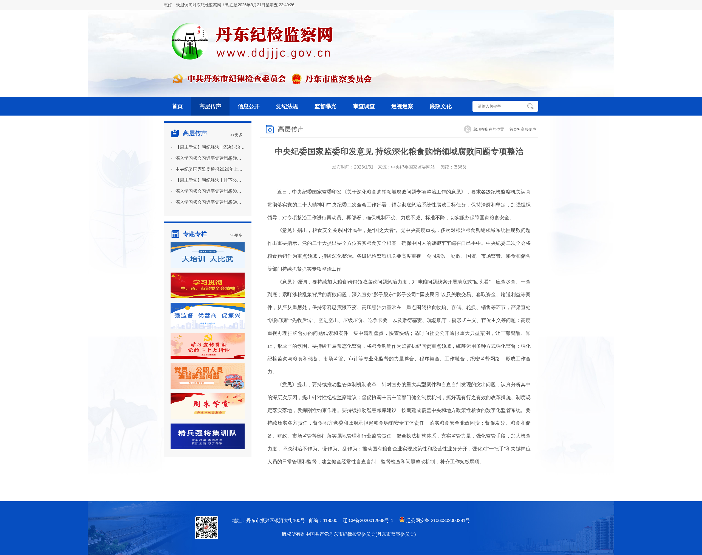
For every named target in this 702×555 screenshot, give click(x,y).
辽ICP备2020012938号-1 (368, 520)
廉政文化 (441, 106)
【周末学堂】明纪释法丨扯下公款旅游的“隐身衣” (210, 180)
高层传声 (210, 106)
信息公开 (249, 106)
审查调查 (364, 106)
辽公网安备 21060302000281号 (437, 520)
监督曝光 (325, 106)
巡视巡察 (402, 106)
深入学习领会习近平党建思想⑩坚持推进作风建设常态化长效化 (210, 191)
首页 (177, 106)
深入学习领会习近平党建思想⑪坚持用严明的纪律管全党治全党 (210, 158)
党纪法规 (287, 106)
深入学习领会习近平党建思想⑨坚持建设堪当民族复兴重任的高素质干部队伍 (210, 202)
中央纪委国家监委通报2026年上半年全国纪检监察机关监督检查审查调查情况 (210, 169)
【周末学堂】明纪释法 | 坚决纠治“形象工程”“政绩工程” (210, 147)
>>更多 (236, 135)
